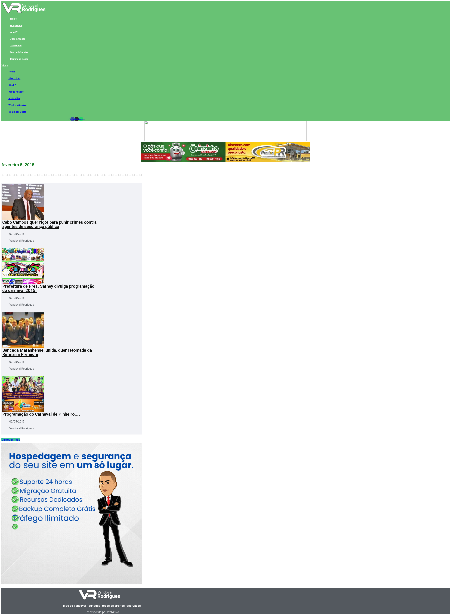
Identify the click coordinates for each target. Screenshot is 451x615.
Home (13, 18)
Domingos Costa (19, 59)
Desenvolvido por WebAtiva (102, 612)
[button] (76, 65)
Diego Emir (16, 25)
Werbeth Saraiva (19, 52)
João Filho (15, 45)
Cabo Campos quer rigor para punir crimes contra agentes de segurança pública (49, 224)
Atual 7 (13, 32)
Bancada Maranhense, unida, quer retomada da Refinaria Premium (47, 352)
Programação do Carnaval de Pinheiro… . (41, 414)
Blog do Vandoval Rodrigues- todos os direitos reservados (102, 605)
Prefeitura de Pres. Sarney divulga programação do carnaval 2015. (48, 288)
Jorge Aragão (17, 39)
